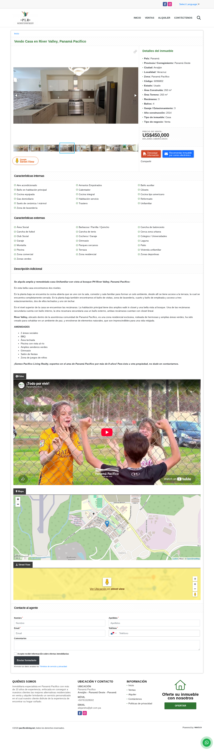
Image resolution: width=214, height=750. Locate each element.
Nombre (18, 618)
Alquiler (164, 17)
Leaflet (175, 558)
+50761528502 (86, 700)
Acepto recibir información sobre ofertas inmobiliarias (43, 654)
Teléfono (113, 628)
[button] (135, 51)
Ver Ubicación (98, 589)
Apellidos (114, 618)
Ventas (149, 17)
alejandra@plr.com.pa (89, 707)
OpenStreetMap (193, 558)
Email (17, 628)
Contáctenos (183, 17)
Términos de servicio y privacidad (53, 666)
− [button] (18, 504)
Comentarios (20, 638)
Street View (27, 160)
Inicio (137, 17)
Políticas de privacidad (140, 703)
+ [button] (18, 499)
